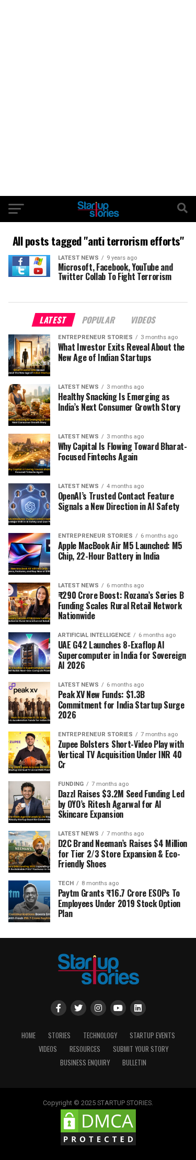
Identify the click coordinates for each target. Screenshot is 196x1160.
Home (28, 1035)
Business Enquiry (85, 1063)
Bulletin (134, 1063)
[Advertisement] (98, 98)
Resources (85, 1049)
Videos (48, 1049)
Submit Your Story (140, 1049)
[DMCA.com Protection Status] (98, 1145)
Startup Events (152, 1035)
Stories (59, 1035)
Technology (100, 1035)
